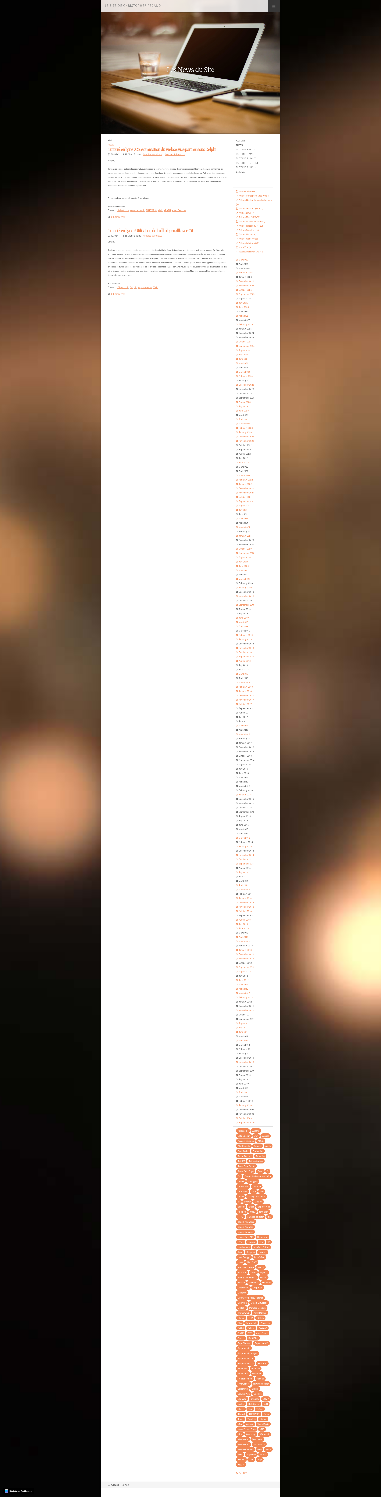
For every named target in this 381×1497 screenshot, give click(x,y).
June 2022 (244, 462)
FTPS (240, 1216)
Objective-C (243, 1287)
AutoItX (241, 1161)
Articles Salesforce (175, 154)
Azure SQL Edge (246, 1171)
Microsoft (242, 1272)
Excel (251, 1206)
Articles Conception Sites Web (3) (254, 195)
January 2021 (245, 535)
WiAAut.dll (264, 1434)
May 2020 (243, 570)
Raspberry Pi (244, 1348)
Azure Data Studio (246, 1166)
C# (131, 287)
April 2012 (243, 988)
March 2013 (244, 941)
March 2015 (244, 837)
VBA (240, 1424)
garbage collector (255, 1216)
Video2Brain (263, 1424)
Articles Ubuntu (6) (247, 234)
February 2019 (246, 634)
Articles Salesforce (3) (249, 229)
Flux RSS (243, 1473)
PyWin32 (263, 1328)
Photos (241, 1317)
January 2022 (245, 483)
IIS (268, 1242)
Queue (241, 1338)
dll (135, 287)
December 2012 (246, 954)
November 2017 (246, 699)
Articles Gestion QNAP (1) (251, 208)
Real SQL (262, 1363)
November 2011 (246, 1010)
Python (251, 1328)
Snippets (254, 1398)
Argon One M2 (245, 1156)
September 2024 (246, 345)
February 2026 (246, 272)
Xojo (260, 1459)
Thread (241, 1414)
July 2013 (243, 923)
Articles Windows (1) (249, 191)
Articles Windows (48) (249, 242)
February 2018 (246, 686)
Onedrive (242, 1292)
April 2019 (243, 626)
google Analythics (246, 1221)
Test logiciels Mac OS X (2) (251, 251)
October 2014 (245, 859)
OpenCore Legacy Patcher (250, 1297)
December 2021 (246, 488)
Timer (266, 1414)
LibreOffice (259, 1257)
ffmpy (252, 1211)
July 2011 (243, 1027)
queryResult (262, 1333)
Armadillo (260, 1156)
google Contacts (245, 1231)
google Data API (245, 1236)
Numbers (266, 1282)
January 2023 (245, 432)
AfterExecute (179, 210)
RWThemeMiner (261, 1383)
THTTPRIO (151, 210)
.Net (256, 1135)
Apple (268, 1145)
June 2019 (244, 617)
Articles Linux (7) (246, 212)
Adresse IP (243, 1130)
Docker (247, 1201)
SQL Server (253, 1403)
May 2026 (243, 259)
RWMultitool (243, 1383)
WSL (240, 1454)
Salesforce (123, 210)
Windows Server (245, 1449)
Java (240, 1252)
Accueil (240, 140)
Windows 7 (243, 1439)
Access (265, 1135)
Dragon (258, 1201)
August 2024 (245, 350)
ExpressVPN (264, 1206)
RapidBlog (253, 1338)
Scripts (255, 1388)
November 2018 (246, 647)
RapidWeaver (244, 1343)
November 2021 (246, 492)
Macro (261, 1267)
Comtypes (253, 1181)
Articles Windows (152, 154)
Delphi (241, 1196)
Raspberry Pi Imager (247, 1353)
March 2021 (244, 527)
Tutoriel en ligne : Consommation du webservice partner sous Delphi (162, 149)
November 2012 (246, 958)
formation (263, 1211)
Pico (240, 1322)
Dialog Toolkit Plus (256, 1196)
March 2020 (244, 578)
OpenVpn (242, 1302)
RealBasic (242, 1368)
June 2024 (244, 358)
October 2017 (245, 703)
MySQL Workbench (247, 1277)
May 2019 (243, 621)
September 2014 (246, 863)
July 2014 (243, 872)
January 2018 (245, 691)
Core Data (243, 1191)
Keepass (250, 1252)
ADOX (261, 1140)
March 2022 (244, 475)
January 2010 (245, 1105)
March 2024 (244, 371)
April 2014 (243, 885)
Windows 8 (257, 1439)
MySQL (263, 1272)
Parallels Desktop (257, 1307)
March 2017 (244, 734)
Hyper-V (251, 1242)
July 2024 (243, 354)
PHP (251, 1317)
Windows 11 (259, 1444)
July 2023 (243, 406)
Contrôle (257, 1186)
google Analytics (245, 1226)
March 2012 (244, 993)
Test (250, 1408)
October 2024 (245, 341)
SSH (266, 1403)
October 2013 (245, 911)
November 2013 (246, 906)
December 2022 (246, 436)
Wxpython (251, 1454)
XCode (263, 1454)
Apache (255, 1130)
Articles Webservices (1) (250, 238)
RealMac (255, 1368)
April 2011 (243, 1040)
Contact (241, 171)
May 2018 (243, 673)
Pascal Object (259, 1312)
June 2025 (244, 307)
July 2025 (243, 302)
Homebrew (262, 1236)
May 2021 (243, 518)
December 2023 (246, 384)
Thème (259, 1408)
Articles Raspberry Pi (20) (251, 225)
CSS (254, 1191)
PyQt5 (241, 1328)
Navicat (241, 1282)
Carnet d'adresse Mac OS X (258, 1176)
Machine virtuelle (246, 1267)
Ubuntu (263, 1419)
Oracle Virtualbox (259, 1302)
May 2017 (243, 725)
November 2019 (246, 596)
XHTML (241, 1459)
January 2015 (245, 846)
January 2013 (245, 949)
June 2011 (244, 1031)
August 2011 (245, 1023)
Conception (243, 1186)
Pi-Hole (260, 1317)
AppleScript (243, 1150)
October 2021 (245, 496)
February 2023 (246, 427)
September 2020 (246, 552)
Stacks (241, 1408)
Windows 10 (243, 1444)
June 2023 (244, 410)
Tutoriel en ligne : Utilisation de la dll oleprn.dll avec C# (150, 230)
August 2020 (245, 557)
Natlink (263, 1277)
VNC (262, 1429)
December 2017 (246, 695)
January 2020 (245, 587)
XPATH (167, 210)
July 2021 (243, 509)
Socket (241, 1403)
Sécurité (258, 1393)
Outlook (241, 1307)
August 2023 (245, 401)
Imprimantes (145, 287)
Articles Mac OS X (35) (249, 217)
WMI (259, 1449)
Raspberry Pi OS (246, 1363)
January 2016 (245, 794)
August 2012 (245, 971)
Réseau (260, 1378)
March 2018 (244, 682)
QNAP (241, 1333)
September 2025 (246, 294)
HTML (241, 1242)
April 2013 (243, 936)
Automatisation (256, 1161)
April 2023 (243, 419)
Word (268, 1449)
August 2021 (245, 505)
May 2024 (243, 363)
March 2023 (244, 423)
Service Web (244, 1393)
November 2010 (246, 1062)
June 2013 (244, 928)
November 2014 (246, 854)
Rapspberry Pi (261, 1343)
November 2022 (246, 440)
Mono (253, 1272)
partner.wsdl (137, 210)
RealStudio (243, 1373)
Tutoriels (252, 1419)
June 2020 (244, 565)
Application (258, 1150)
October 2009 (245, 1118)
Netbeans (253, 1282)
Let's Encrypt (244, 1135)
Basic (260, 1171)
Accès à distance (246, 1140)
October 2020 (245, 548)
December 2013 (246, 902)
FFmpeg (242, 1211)
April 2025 (243, 315)
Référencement (245, 1378)
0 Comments (118, 217)
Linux (240, 1262)
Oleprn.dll (122, 287)
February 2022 (246, 479)
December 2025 (246, 281)
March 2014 (244, 889)
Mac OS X (252, 1262)
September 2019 (246, 604)
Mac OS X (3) (245, 247)
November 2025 (246, 285)
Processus (265, 1322)
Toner (240, 1419)
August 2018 (245, 660)
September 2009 (246, 1122)
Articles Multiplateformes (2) (252, 221)
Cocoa (241, 1181)
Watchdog (251, 1434)
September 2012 (246, 967)
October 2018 (245, 652)
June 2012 (244, 980)
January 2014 (245, 898)
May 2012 (243, 984)
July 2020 (243, 561)
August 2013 (245, 919)
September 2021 (246, 501)
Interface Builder (261, 1247)
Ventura (249, 1424)
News (111, 144)
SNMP (266, 1398)
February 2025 (246, 324)
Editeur (241, 1206)
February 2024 (246, 376)
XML (160, 210)
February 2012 (246, 997)
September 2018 (246, 656)
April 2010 (243, 1092)
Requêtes (256, 1373)
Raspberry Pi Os (245, 1358)
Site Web (242, 1398)
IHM (261, 1242)
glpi (269, 1216)
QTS (250, 1333)
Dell (262, 1191)
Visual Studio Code (247, 1429)
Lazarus (262, 1252)
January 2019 (245, 639)
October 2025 (245, 289)
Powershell (251, 1322)
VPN (240, 1434)
